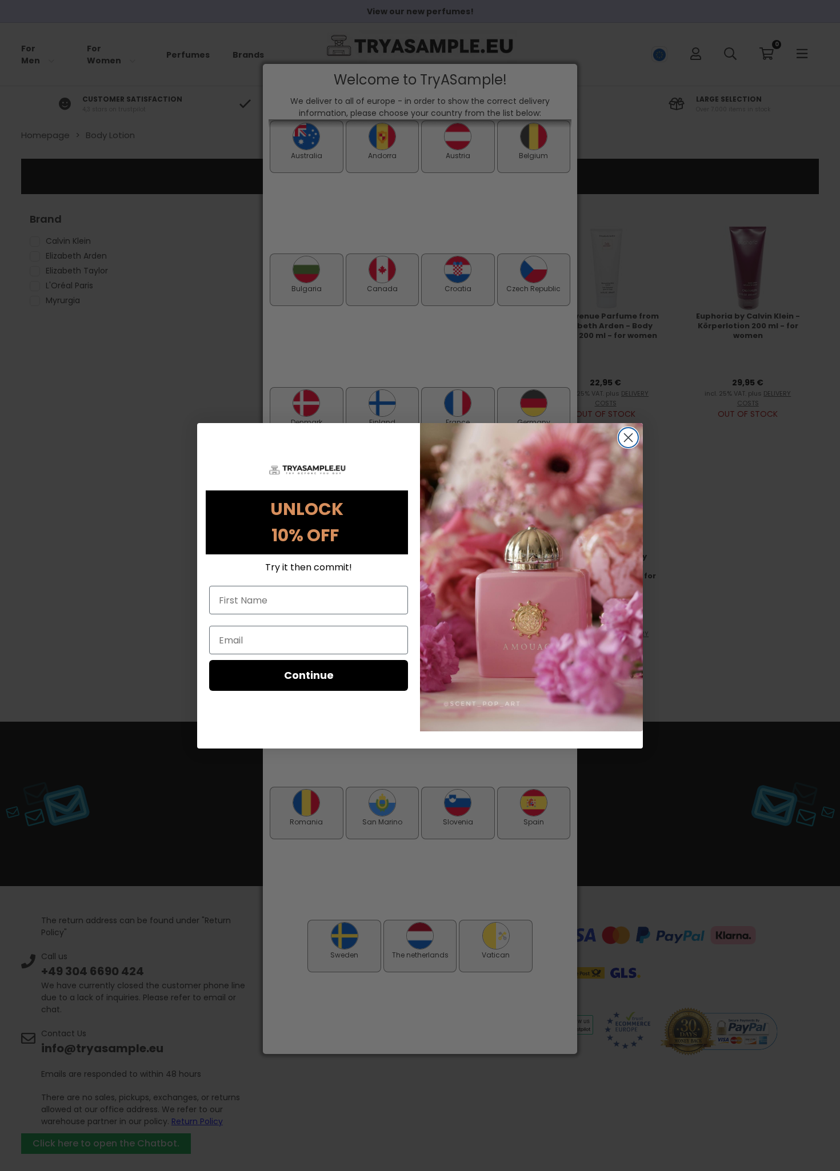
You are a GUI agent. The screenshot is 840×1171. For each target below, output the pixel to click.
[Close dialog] (628, 438)
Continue (309, 675)
